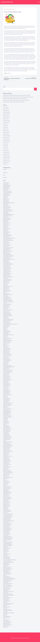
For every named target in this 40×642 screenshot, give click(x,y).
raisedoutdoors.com (6, 274)
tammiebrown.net (6, 423)
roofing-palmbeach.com (7, 267)
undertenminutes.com (6, 195)
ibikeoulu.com (5, 406)
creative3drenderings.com (7, 497)
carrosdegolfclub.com (6, 258)
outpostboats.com (6, 347)
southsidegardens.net (6, 564)
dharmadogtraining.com (7, 616)
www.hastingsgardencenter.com (8, 562)
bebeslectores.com (6, 252)
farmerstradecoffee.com (7, 498)
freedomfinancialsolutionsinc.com (8, 520)
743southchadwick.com (7, 265)
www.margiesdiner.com (7, 533)
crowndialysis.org (6, 318)
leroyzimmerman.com (6, 604)
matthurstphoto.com (6, 589)
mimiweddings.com (6, 621)
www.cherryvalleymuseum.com (8, 247)
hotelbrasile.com (6, 241)
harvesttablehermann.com (7, 256)
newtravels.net (5, 205)
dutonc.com (5, 424)
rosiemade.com (5, 295)
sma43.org (5, 540)
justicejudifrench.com (6, 410)
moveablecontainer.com (7, 245)
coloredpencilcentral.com (7, 271)
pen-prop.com (5, 512)
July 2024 (4, 123)
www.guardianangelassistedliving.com (9, 578)
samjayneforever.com (6, 588)
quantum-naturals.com (7, 584)
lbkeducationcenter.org (7, 331)
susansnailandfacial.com (7, 511)
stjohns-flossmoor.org (6, 447)
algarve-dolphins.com (6, 431)
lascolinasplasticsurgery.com (7, 538)
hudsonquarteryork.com (7, 573)
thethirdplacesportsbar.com (7, 568)
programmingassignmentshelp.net (8, 202)
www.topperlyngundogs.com (7, 516)
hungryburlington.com (6, 414)
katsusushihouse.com (6, 392)
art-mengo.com (5, 420)
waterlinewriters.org (6, 493)
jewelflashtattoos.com (7, 219)
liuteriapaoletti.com (6, 443)
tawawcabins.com (6, 281)
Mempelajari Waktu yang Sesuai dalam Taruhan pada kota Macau (13, 101)
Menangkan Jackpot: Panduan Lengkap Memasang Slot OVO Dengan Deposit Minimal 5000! (18, 96)
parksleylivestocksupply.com (7, 340)
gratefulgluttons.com (6, 351)
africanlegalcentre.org (6, 391)
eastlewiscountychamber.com (8, 370)
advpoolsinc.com (6, 469)
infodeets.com (5, 189)
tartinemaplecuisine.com (7, 417)
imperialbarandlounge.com (7, 273)
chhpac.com (5, 615)
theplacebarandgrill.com (7, 466)
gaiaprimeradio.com (6, 421)
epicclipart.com (5, 223)
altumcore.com (5, 483)
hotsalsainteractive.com (7, 190)
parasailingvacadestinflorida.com (8, 595)
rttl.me (4, 618)
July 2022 (4, 164)
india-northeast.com (6, 266)
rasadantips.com (5, 197)
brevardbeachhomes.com (7, 262)
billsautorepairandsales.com (7, 583)
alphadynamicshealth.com (7, 597)
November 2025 (6, 113)
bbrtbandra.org (5, 221)
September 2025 (6, 117)
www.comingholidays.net (7, 360)
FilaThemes (28, 638)
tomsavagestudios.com (7, 322)
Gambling (9, 73)
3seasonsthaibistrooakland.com (8, 334)
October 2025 (5, 115)
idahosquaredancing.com (7, 280)
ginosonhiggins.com (6, 433)
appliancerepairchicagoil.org (7, 210)
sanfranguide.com (6, 361)
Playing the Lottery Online (30, 78)
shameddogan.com (6, 494)
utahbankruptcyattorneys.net (8, 276)
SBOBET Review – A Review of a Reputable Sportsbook (12, 78)
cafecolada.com (5, 357)
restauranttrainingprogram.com (8, 319)
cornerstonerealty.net (6, 558)
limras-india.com (5, 183)
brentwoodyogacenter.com (7, 543)
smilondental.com (6, 306)
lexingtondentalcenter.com (7, 315)
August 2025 (5, 118)
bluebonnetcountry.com (7, 222)
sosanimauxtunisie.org (6, 228)
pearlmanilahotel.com (6, 225)
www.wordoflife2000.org (7, 279)
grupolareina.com (6, 246)
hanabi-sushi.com (6, 550)
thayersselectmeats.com (7, 487)
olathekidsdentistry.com (7, 298)
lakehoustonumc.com (6, 505)
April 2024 (5, 128)
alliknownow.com (6, 368)
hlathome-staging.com (7, 313)
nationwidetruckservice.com (7, 456)
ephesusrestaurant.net (7, 569)
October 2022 (5, 159)
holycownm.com (6, 454)
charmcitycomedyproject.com (8, 403)
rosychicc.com (5, 346)
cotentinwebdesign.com (7, 248)
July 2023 (4, 143)
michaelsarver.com (6, 311)
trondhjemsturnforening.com (8, 579)
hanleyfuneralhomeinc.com (7, 299)
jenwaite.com (5, 602)
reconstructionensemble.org (7, 451)
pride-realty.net (5, 596)
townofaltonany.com (6, 439)
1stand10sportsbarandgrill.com (8, 301)
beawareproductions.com (7, 404)
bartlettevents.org (6, 243)
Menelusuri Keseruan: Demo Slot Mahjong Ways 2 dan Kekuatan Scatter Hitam (16, 100)
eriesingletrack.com (6, 293)
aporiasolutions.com (6, 489)
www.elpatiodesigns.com (7, 572)
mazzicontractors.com (7, 566)
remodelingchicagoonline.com (8, 542)
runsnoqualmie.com (6, 531)
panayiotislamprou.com (7, 234)
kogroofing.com (5, 229)
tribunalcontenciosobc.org (7, 371)
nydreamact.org (5, 216)
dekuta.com (5, 552)
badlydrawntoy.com (6, 504)
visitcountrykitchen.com (7, 430)
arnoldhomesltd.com (6, 269)
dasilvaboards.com (6, 373)
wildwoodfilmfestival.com (7, 239)
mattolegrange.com (6, 426)
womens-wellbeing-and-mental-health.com (10, 324)
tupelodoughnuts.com (6, 296)
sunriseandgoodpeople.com (7, 444)
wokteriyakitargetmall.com (7, 314)
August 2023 (5, 142)
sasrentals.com (5, 308)
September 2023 (6, 140)
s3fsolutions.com (6, 261)
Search (4, 86)
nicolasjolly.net (5, 388)
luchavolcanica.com (6, 453)
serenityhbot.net (6, 509)
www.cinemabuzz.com (6, 553)
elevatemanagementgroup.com (8, 603)
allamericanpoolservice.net (7, 320)
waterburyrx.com (6, 467)
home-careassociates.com (7, 338)
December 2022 (5, 155)
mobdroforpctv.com (6, 352)
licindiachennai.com (6, 187)
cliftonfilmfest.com (6, 272)
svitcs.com (5, 479)
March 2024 (5, 130)
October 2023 (5, 138)
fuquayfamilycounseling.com (8, 610)
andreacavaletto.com (6, 339)
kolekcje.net (5, 328)
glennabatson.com (6, 374)
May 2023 (4, 147)
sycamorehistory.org (6, 557)
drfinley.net (5, 605)
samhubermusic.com (6, 625)
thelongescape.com (6, 425)
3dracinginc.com (5, 364)
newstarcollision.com (6, 307)
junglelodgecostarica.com (7, 427)
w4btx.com (5, 302)
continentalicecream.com (7, 379)
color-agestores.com (6, 342)
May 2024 (4, 127)
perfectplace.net (6, 333)
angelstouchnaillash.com (7, 304)
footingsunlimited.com (7, 530)
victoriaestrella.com (6, 459)
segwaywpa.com (6, 490)
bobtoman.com (5, 227)
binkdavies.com (5, 381)
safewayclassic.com (6, 208)
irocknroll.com (5, 278)
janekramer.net (5, 418)
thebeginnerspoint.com (7, 359)
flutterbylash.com (6, 598)
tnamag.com (5, 485)
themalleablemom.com (7, 412)
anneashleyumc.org (6, 526)
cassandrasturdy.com (6, 353)
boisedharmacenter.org (7, 341)
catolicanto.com (6, 329)
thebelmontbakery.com (7, 207)
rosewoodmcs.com (6, 556)
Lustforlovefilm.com (7, 2)
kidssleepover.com (6, 203)
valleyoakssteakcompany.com (8, 472)
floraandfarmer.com (6, 260)
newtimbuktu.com (6, 199)
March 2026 (5, 107)
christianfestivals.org (6, 428)
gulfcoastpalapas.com (6, 491)
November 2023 (6, 137)
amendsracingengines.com (7, 523)
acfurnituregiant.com (6, 194)
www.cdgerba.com (6, 576)
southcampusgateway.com (7, 235)
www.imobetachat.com (7, 502)
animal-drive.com (6, 484)
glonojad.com (5, 397)
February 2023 (5, 152)
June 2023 (5, 145)
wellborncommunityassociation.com (9, 238)
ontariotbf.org (5, 212)
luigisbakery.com (5, 549)
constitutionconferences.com (8, 477)
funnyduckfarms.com (6, 601)
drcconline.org (5, 465)
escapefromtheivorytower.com (8, 263)
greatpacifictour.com (6, 458)
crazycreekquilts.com (6, 380)
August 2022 (5, 162)
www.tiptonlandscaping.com (7, 544)
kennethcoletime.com (6, 413)
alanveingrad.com (6, 432)
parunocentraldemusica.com (7, 577)
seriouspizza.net (5, 480)
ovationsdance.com (6, 326)
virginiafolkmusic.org (6, 325)
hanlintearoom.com (6, 599)
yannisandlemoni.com (6, 289)
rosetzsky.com (5, 395)
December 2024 (5, 120)
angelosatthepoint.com (7, 470)
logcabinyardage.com (6, 499)
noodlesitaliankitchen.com (7, 215)
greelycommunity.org (6, 393)
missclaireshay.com (6, 182)
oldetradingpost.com (6, 249)
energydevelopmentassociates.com (9, 259)
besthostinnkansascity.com (7, 622)
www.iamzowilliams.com (7, 560)
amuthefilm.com (6, 386)
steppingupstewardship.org (7, 545)
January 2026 (5, 110)
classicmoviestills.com (7, 355)
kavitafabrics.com (6, 452)
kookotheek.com (6, 233)
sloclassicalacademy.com (7, 372)
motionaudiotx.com (6, 617)
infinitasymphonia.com (6, 390)
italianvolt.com (5, 285)
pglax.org (4, 440)
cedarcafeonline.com (6, 193)
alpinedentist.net (6, 230)
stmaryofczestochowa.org (7, 408)
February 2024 (5, 132)
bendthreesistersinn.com (7, 446)
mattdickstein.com (6, 503)
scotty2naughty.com (6, 400)
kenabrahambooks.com (7, 384)
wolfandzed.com (6, 551)
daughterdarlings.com (6, 188)
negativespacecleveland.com (8, 441)
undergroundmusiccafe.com (7, 624)
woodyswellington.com (7, 570)
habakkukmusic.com (6, 506)
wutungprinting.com (6, 434)
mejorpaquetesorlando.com (7, 300)
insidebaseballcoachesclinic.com (8, 591)
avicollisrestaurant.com (7, 464)
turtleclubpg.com (6, 457)
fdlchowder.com (5, 535)
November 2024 (6, 122)
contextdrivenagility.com (7, 405)
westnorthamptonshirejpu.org (8, 240)
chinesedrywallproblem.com (7, 445)
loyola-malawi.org (6, 345)
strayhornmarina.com (6, 375)
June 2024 (5, 125)
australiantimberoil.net (7, 253)
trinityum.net (5, 565)
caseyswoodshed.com (6, 473)
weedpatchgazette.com (7, 291)
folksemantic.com (6, 282)
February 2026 (5, 108)
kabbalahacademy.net (6, 305)
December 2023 (5, 135)
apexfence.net (5, 626)
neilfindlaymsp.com (6, 463)
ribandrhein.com (5, 327)
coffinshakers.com (6, 407)
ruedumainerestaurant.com (7, 394)
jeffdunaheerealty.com (7, 518)
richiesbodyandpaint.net (7, 186)
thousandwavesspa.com (7, 460)
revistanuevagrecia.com (7, 398)
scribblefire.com (5, 335)
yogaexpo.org (5, 337)
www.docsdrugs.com (6, 532)
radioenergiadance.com (7, 232)
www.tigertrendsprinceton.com (8, 513)
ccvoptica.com (5, 546)
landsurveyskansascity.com (7, 527)
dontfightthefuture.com (7, 268)
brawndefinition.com (6, 378)
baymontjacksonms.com (7, 438)
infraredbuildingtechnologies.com (8, 255)
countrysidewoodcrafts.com (7, 209)
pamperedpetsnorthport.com (8, 294)
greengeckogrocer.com (6, 312)
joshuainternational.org (7, 510)
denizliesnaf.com (6, 476)
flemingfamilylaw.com (6, 606)
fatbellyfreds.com (6, 571)
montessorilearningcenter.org (8, 585)
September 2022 (6, 160)
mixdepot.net (5, 555)
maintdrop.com (5, 226)
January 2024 (5, 133)
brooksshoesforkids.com (7, 486)
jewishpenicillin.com (6, 321)
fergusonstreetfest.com (7, 586)
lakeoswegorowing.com (7, 609)
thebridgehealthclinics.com (7, 492)
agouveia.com (5, 611)
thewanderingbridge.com (7, 411)
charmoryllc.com (6, 362)
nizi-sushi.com (5, 419)
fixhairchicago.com (6, 474)
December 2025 (5, 112)
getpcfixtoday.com (6, 220)
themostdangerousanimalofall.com (9, 366)
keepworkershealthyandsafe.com (8, 214)
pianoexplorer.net (6, 563)
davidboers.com (5, 500)
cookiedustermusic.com (7, 450)
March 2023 (5, 150)
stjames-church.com (6, 399)
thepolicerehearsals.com (7, 367)
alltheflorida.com (6, 590)
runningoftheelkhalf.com (7, 517)
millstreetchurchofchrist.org (7, 593)
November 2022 (6, 157)
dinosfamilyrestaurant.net (7, 254)
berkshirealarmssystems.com (8, 286)
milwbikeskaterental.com (7, 437)
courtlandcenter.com (6, 461)
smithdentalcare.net (6, 623)
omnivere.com (5, 196)
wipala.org (5, 344)
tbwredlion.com (5, 582)
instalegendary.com (6, 213)
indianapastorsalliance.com (7, 471)
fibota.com (5, 575)
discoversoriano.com (6, 358)
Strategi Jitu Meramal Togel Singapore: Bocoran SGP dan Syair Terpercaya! (15, 98)
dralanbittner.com (6, 288)
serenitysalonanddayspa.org (7, 192)
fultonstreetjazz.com (6, 242)
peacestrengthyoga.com (7, 519)
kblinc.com (5, 292)
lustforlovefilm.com (6, 387)
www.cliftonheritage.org (7, 539)
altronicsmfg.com (6, 200)
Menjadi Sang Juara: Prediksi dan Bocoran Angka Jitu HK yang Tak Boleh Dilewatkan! (16, 95)
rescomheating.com (6, 619)
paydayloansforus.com (7, 206)
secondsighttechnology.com (7, 309)
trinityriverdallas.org (6, 332)
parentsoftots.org (6, 496)
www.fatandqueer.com (7, 525)
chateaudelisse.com (6, 236)
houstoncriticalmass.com (7, 365)
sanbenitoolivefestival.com (7, 354)
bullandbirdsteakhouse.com (7, 537)
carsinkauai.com (5, 592)
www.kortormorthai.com (7, 524)
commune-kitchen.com (7, 385)
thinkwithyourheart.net (7, 275)
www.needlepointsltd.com (7, 536)
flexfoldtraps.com (6, 522)
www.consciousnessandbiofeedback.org (9, 559)
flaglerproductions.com (7, 377)
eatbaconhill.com (6, 201)
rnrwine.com (5, 608)
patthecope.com (6, 478)
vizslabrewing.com (6, 287)
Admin (13, 9)
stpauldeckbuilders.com (7, 529)
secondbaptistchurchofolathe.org (8, 612)
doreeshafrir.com (6, 401)
